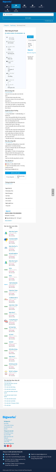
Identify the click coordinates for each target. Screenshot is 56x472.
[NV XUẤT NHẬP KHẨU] (6, 255)
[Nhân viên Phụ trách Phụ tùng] (6, 248)
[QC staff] (6, 336)
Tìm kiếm (28, 18)
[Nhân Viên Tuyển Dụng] (6, 262)
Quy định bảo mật (8, 427)
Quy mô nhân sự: (11, 218)
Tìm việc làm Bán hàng (10, 387)
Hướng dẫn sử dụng (8, 433)
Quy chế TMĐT (7, 434)
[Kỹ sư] (6, 270)
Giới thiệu (6, 423)
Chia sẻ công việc (30, 45)
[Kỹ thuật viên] (6, 329)
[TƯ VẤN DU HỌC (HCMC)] (6, 299)
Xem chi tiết (8, 220)
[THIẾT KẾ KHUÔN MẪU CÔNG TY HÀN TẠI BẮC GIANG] (6, 285)
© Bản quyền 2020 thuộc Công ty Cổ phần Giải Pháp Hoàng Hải (17, 470)
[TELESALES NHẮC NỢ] (6, 240)
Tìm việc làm (8, 405)
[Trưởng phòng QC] (6, 321)
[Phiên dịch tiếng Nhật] (6, 292)
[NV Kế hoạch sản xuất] (6, 365)
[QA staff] (6, 343)
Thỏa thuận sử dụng (8, 425)
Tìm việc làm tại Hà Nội (10, 401)
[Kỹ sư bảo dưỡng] (6, 351)
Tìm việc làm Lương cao (10, 389)
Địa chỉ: (8, 215)
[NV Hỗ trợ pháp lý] (6, 373)
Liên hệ (5, 428)
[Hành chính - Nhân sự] (6, 307)
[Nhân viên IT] (6, 314)
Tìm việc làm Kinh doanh (10, 398)
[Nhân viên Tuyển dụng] (6, 233)
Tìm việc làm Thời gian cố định (12, 403)
